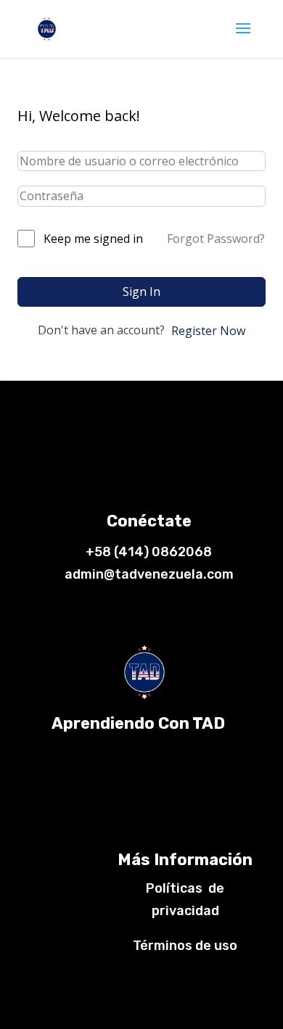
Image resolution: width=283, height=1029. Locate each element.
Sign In (141, 291)
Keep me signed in (93, 239)
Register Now (208, 331)
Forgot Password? (216, 239)
